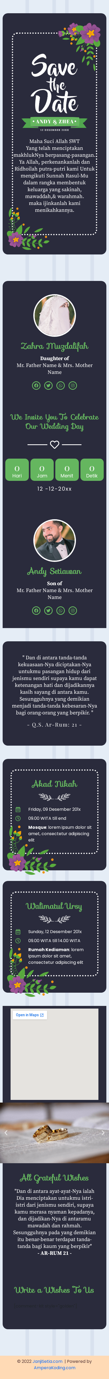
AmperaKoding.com (54, 1368)
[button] (6, 1133)
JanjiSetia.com (47, 1361)
